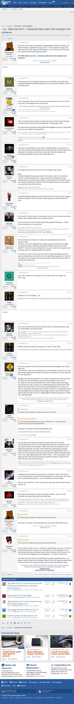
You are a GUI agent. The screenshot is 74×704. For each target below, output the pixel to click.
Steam (34, 435)
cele (67, 584)
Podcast (4, 6)
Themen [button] (25, 2)
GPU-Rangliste (58, 6)
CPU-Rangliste (69, 6)
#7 (70, 193)
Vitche (9, 590)
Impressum (4, 697)
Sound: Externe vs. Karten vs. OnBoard (58, 565)
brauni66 (9, 597)
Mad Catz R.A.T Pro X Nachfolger (19, 595)
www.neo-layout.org (42, 268)
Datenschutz (58, 697)
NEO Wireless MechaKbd (40, 565)
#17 (70, 471)
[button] (8, 9)
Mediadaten (18, 697)
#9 (70, 236)
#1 (70, 42)
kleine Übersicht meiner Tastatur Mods (28, 298)
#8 (70, 213)
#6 (70, 166)
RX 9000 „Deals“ (35, 6)
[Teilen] (68, 42)
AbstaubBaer (6, 35)
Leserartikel (13, 9)
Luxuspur (65, 602)
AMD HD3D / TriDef (60, 567)
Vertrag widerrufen (28, 697)
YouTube (23, 686)
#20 (70, 536)
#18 (70, 491)
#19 (70, 511)
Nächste (9, 38)
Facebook (34, 682)
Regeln (21, 9)
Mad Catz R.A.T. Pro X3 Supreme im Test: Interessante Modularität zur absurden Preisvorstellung (24, 585)
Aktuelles (4, 9)
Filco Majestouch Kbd (26, 565)
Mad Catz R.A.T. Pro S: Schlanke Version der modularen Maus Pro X (24, 602)
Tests (20, 2)
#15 (70, 405)
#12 (70, 323)
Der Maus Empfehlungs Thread (42, 432)
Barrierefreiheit (49, 697)
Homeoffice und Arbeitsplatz (31, 590)
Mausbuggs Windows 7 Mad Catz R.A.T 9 (22, 610)
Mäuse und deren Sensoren (25, 432)
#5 (70, 145)
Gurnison (9, 617)
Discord (14, 682)
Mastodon (7, 686)
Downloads (33, 2)
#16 (70, 439)
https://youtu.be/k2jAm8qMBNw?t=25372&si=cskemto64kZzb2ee (35, 232)
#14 (70, 363)
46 (29, 657)
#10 (70, 272)
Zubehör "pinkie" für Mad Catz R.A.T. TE (22, 615)
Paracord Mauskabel (65, 298)
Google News (46, 682)
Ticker (15, 2)
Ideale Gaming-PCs (47, 6)
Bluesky (24, 682)
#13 (70, 343)
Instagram (58, 682)
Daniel (9, 605)
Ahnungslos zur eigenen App (44, 401)
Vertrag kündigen (39, 697)
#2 (70, 78)
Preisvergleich (42, 2)
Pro (13, 110)
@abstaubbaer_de (45, 62)
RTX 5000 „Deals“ (23, 6)
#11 (70, 292)
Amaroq (47, 568)
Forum (50, 2)
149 (5, 659)
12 (54, 657)
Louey (9, 611)
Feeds (6, 682)
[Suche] (72, 3)
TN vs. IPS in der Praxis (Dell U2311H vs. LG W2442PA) (38, 567)
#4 (70, 118)
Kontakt (11, 697)
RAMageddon (12, 6)
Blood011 (20, 140)
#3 (70, 98)
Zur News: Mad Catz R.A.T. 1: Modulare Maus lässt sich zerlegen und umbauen (48, 35)
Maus (41, 48)
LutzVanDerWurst (63, 597)
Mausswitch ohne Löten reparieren (49, 298)
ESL (31, 435)
